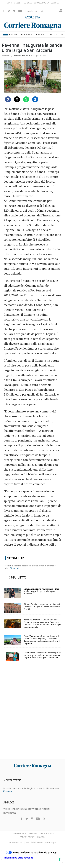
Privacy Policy (27, 837)
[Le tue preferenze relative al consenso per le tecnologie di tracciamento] (60, 860)
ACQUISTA (32, 17)
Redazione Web (21, 56)
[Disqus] (32, 713)
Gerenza (33, 833)
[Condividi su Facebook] (8, 99)
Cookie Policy (47, 833)
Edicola (41, 837)
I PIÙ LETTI (17, 577)
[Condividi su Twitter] (17, 99)
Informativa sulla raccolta (18, 857)
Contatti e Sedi (18, 833)
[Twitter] (8, 11)
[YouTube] (20, 11)
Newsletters (31, 11)
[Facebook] (3, 11)
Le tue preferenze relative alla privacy (34, 852)
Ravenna (6, 55)
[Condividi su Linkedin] (35, 99)
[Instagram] (14, 11)
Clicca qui (14, 568)
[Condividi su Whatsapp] (26, 99)
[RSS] (43, 818)
